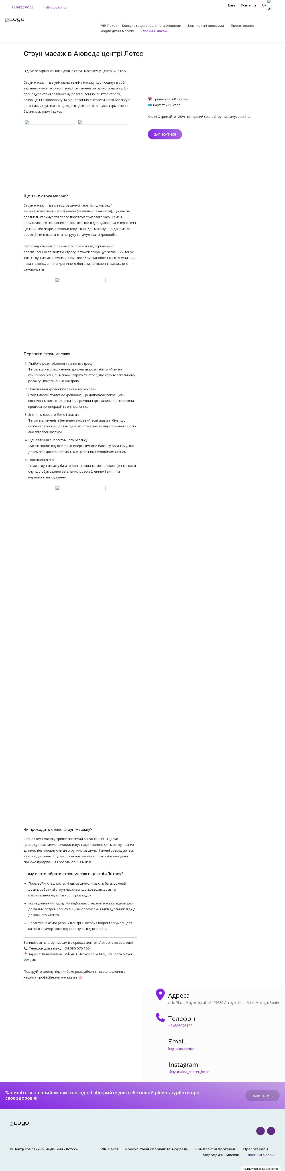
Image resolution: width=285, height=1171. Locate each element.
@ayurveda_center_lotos (189, 1071)
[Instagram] (260, 1131)
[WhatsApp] (271, 1131)
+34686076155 (22, 7)
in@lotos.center (56, 7)
